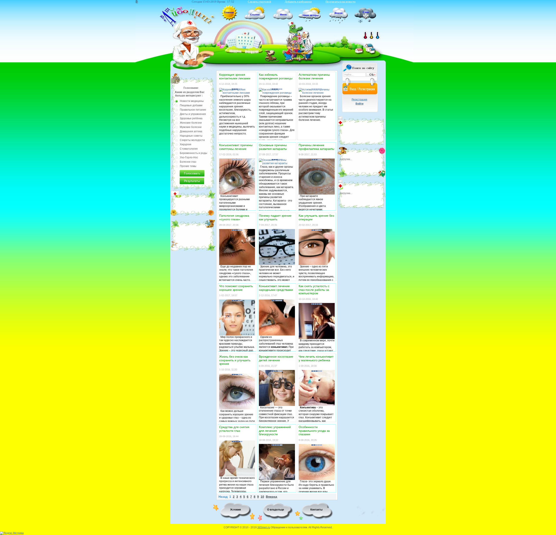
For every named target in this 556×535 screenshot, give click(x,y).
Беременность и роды (193, 153)
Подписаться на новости (341, 1)
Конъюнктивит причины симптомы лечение (236, 147)
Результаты (192, 181)
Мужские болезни (191, 127)
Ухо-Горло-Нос (189, 157)
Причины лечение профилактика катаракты (316, 147)
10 (262, 496)
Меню (283, 14)
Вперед (271, 496)
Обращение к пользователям (289, 527)
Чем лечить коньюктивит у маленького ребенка (316, 358)
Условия (235, 509)
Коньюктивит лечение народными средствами (276, 287)
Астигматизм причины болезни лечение (314, 76)
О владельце (275, 509)
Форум (338, 13)
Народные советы (191, 135)
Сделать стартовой (259, 1)
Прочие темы (188, 166)
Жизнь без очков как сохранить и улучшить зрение (234, 360)
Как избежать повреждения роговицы (275, 76)
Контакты (316, 509)
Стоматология (189, 148)
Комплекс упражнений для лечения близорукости (275, 430)
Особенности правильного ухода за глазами (314, 430)
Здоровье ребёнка (191, 118)
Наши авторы (311, 15)
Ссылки (255, 14)
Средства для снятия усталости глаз (234, 428)
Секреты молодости (192, 140)
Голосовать (192, 173)
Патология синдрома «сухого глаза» (234, 217)
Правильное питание (193, 109)
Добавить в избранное (298, 1)
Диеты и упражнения (193, 114)
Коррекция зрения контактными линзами (234, 76)
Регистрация (359, 99)
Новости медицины (192, 101)
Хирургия (185, 144)
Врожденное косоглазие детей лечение (276, 358)
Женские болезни (191, 122)
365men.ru (263, 527)
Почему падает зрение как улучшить (275, 217)
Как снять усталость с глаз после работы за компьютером (314, 289)
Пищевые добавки (191, 105)
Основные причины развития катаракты (273, 147)
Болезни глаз (188, 161)
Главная (229, 12)
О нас (365, 12)
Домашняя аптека (191, 131)
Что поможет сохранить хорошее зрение (236, 287)
